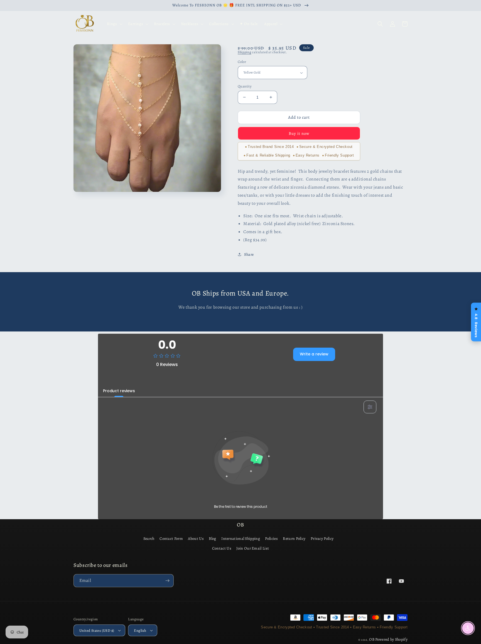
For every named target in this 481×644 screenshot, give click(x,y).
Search (148, 538)
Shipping (244, 52)
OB (371, 639)
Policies (271, 538)
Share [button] (249, 254)
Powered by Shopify (391, 639)
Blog (212, 538)
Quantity (245, 86)
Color (242, 61)
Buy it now (299, 133)
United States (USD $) (96, 630)
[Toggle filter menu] (370, 407)
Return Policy (294, 538)
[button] (114, 24)
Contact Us (221, 548)
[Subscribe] (167, 580)
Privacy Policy (322, 538)
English (140, 630)
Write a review (314, 354)
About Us (195, 538)
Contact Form (171, 538)
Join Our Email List (252, 548)
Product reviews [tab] (119, 391)
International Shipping (240, 538)
